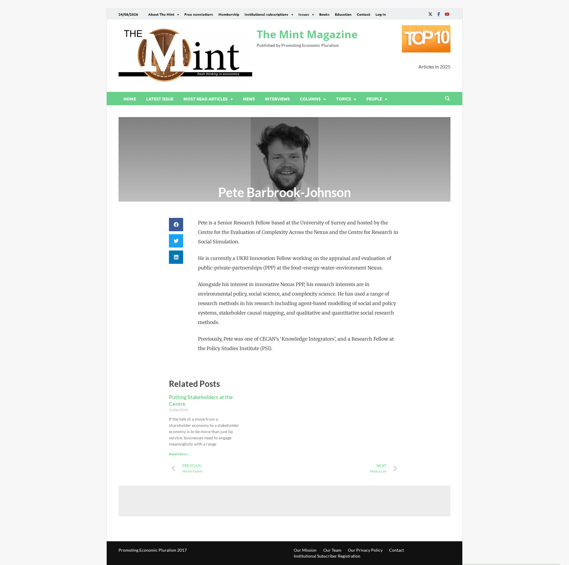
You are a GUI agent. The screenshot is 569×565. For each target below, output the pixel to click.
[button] (176, 224)
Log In (380, 14)
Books (324, 14)
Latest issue (159, 98)
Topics (343, 98)
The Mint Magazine (307, 34)
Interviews (277, 98)
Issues (303, 14)
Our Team (332, 550)
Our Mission (305, 550)
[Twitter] (430, 14)
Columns (310, 98)
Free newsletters (198, 14)
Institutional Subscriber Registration (327, 555)
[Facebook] (438, 14)
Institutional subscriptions (266, 14)
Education (343, 14)
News (249, 98)
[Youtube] (446, 14)
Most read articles (205, 98)
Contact (363, 14)
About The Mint (161, 14)
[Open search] (447, 99)
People (374, 98)
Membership (228, 14)
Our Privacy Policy (365, 550)
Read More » (178, 454)
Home (130, 98)
